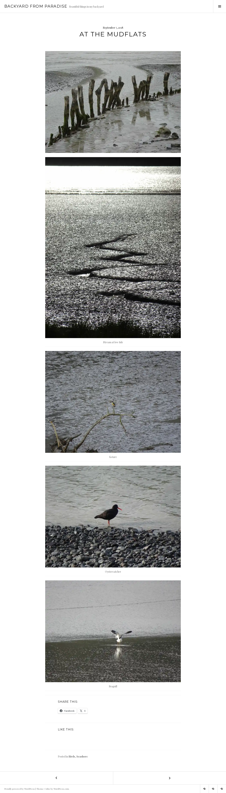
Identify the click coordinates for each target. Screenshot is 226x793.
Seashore (82, 756)
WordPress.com (61, 788)
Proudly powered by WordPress (19, 788)
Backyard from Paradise (35, 6)
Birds (72, 756)
